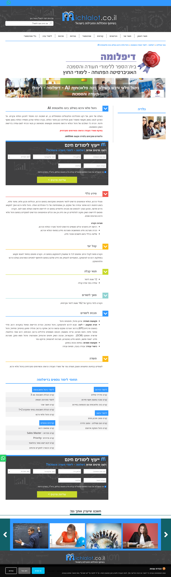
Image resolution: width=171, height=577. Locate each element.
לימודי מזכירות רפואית (45, 399)
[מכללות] (89, 18)
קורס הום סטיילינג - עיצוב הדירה (93, 423)
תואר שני (127, 36)
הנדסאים (113, 36)
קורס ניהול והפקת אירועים (96, 428)
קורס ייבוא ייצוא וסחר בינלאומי (41, 442)
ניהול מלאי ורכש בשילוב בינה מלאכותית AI (113, 44)
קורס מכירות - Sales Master (40, 432)
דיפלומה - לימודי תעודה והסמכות (142, 44)
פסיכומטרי (86, 36)
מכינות (61, 36)
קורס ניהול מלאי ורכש (45, 414)
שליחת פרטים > (57, 179)
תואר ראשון (142, 36)
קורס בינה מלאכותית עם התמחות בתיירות (89, 404)
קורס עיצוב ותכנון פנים (97, 418)
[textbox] (19, 157)
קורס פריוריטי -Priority (43, 437)
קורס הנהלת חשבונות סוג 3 (42, 394)
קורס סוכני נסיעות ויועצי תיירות (94, 399)
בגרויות (73, 36)
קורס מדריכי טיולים (99, 394)
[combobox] (19, 157)
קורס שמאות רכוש (46, 428)
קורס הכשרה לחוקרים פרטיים (41, 447)
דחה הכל (24, 570)
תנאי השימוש (87, 171)
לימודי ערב (47, 36)
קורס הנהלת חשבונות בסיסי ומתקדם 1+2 (36, 409)
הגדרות (11, 570)
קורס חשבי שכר (47, 404)
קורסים (100, 36)
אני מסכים (38, 570)
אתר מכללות (161, 44)
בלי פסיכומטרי (30, 36)
